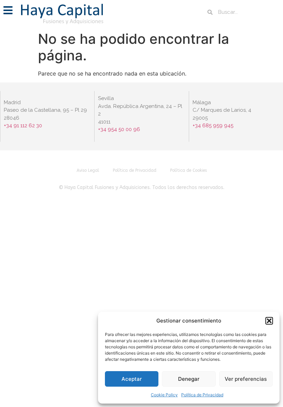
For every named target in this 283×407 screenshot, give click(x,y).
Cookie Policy (164, 394)
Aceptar (131, 379)
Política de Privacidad (202, 394)
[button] (269, 320)
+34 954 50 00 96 (119, 129)
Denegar (188, 379)
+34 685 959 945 (213, 125)
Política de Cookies (188, 170)
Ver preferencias (246, 379)
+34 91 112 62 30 (23, 125)
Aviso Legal (88, 170)
